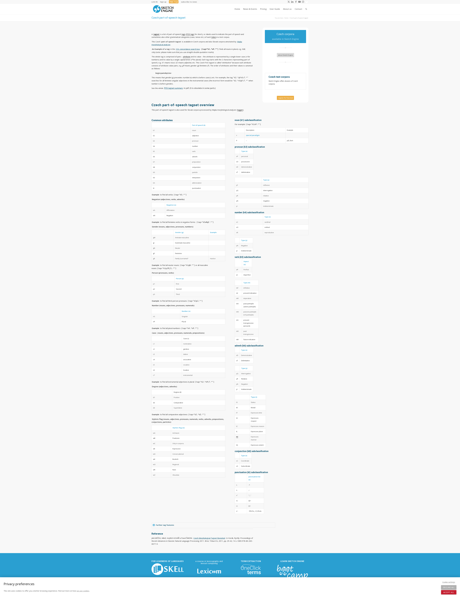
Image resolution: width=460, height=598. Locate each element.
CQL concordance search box (188, 49)
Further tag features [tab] (165, 525)
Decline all (449, 587)
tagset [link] (156, 34)
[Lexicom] (209, 571)
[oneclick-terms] (251, 569)
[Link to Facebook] (296, 2)
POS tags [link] (190, 34)
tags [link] (183, 34)
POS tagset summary (173, 88)
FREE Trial (174, 2)
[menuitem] (155, 1)
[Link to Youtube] (299, 2)
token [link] (213, 37)
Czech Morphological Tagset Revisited (209, 538)
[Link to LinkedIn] (292, 2)
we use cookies (83, 591)
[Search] (306, 9)
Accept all (448, 592)
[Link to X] (288, 2)
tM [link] (237, 437)
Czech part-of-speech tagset (168, 17)
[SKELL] (168, 569)
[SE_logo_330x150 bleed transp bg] (163, 9)
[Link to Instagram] (303, 2)
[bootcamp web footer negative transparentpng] (292, 573)
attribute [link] (186, 56)
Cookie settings (448, 582)
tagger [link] (240, 110)
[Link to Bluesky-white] (306, 2)
